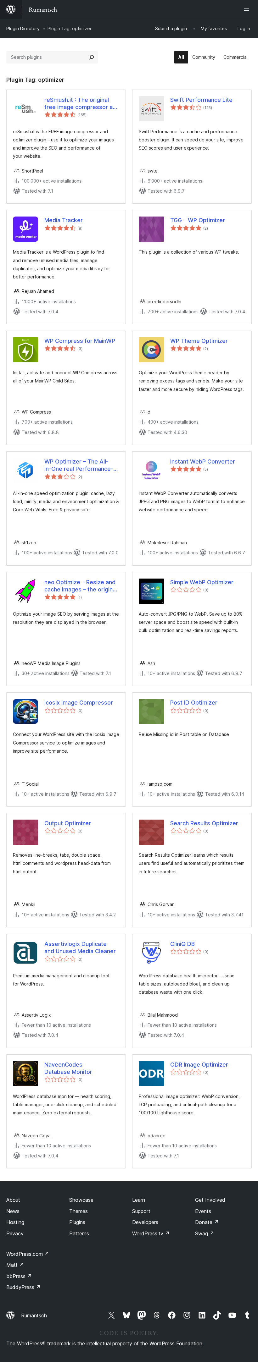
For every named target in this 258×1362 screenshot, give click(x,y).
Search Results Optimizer (204, 823)
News (13, 1211)
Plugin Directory (23, 28)
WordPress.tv (151, 1233)
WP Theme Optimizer (199, 341)
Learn (138, 1200)
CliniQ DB (182, 944)
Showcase (81, 1200)
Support (141, 1211)
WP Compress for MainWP (79, 341)
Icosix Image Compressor (78, 702)
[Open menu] (248, 9)
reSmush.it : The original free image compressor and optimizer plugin (81, 103)
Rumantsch (34, 1315)
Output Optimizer (67, 823)
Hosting (15, 1222)
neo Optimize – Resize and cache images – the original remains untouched (80, 586)
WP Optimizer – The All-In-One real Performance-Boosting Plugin (78, 465)
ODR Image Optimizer (199, 1064)
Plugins (77, 1222)
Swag (204, 1233)
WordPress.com (27, 1254)
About (13, 1200)
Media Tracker (63, 220)
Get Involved (210, 1200)
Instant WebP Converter (202, 461)
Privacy (15, 1233)
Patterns (79, 1233)
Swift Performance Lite (201, 99)
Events (203, 1211)
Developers (145, 1222)
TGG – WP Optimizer (197, 220)
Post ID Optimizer (193, 702)
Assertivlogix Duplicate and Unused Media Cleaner (80, 947)
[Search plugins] (91, 57)
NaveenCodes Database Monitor (68, 1068)
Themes (78, 1211)
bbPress (19, 1276)
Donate (207, 1222)
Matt (15, 1265)
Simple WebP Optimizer (201, 582)
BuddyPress (23, 1287)
